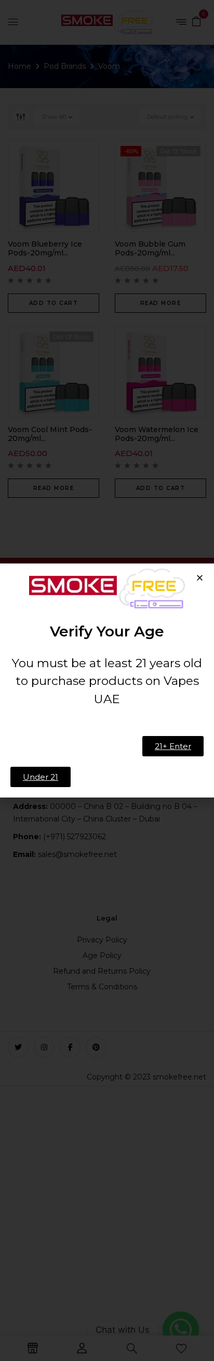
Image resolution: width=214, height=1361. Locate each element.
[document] (107, 680)
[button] (200, 578)
